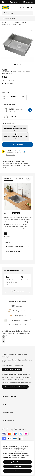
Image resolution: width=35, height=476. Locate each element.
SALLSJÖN (12, 108)
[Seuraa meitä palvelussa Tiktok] (23, 429)
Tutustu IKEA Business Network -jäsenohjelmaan (16, 382)
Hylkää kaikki (17, 466)
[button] (8, 236)
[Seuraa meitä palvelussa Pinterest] (19, 429)
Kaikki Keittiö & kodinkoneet (17, 325)
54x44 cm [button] (9, 73)
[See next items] (28, 178)
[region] (17, 45)
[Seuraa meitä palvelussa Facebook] (3, 429)
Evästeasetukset (17, 471)
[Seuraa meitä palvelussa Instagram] (7, 429)
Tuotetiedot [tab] (19, 178)
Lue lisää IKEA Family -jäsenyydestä (12, 365)
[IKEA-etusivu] (5, 7)
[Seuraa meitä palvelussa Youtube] (11, 429)
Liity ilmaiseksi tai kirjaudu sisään (15, 152)
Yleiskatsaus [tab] (8, 178)
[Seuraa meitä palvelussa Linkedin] (15, 429)
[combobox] (17, 13)
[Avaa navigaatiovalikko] (31, 7)
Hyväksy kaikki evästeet (17, 462)
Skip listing (5, 335)
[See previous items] (3, 338)
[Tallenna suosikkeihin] (31, 31)
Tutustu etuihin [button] (10, 155)
